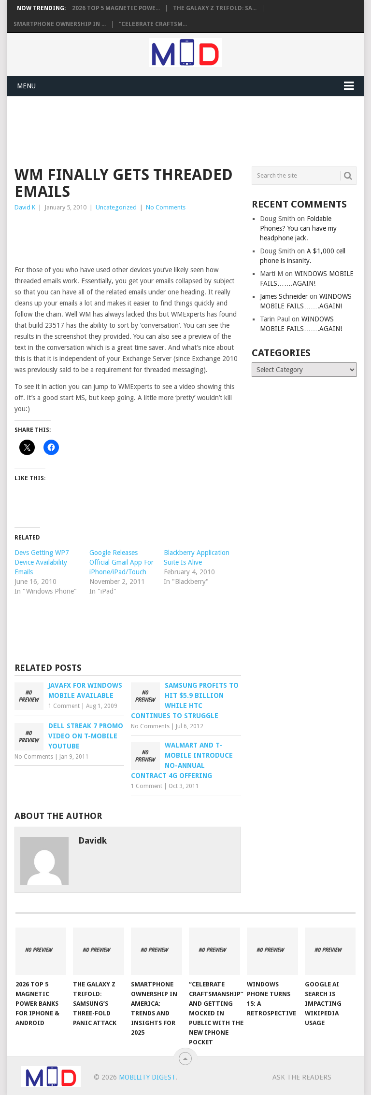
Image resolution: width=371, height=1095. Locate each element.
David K (24, 207)
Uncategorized (116, 207)
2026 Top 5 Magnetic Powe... (116, 8)
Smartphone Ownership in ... (60, 24)
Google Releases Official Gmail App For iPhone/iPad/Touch (121, 562)
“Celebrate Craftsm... (153, 24)
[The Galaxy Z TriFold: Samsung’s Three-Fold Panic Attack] (98, 951)
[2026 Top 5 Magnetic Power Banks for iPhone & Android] (41, 951)
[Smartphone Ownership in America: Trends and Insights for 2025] (156, 951)
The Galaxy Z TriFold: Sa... (215, 8)
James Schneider (284, 296)
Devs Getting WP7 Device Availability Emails (41, 562)
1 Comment (64, 706)
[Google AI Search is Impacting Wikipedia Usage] (330, 951)
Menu (26, 86)
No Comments (166, 207)
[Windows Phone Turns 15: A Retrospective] (272, 951)
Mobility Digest (147, 1077)
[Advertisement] (190, 130)
